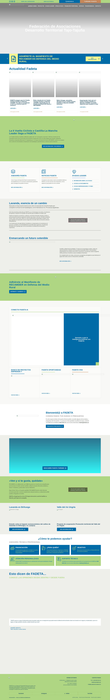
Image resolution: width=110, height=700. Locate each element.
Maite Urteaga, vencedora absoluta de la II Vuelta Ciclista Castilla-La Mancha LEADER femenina (66, 102)
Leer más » (13, 108)
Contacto (98, 6)
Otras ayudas (59, 6)
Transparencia (89, 6)
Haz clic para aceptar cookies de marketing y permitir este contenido (78, 220)
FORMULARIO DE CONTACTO (94, 684)
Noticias (81, 6)
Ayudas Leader (49, 6)
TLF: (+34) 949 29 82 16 (96, 680)
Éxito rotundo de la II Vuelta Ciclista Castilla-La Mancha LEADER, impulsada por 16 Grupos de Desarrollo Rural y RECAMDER (42, 103)
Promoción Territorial (71, 6)
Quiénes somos (32, 6)
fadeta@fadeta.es (84, 563)
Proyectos (41, 6)
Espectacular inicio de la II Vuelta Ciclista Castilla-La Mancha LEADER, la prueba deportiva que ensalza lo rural (89, 102)
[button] (7, 58)
